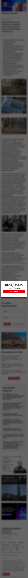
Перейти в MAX (14, 291)
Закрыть (14, 294)
